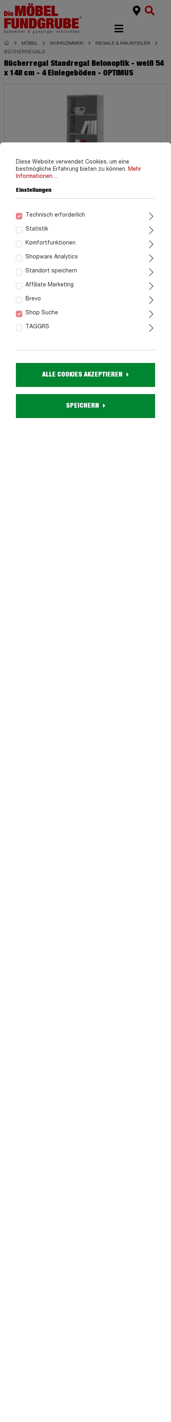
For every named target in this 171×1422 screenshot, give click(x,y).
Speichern (82, 405)
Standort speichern (51, 271)
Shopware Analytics (51, 257)
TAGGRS (37, 326)
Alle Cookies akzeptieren (82, 374)
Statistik (36, 229)
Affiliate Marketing (49, 285)
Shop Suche (41, 313)
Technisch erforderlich (55, 215)
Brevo (33, 299)
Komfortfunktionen (50, 243)
